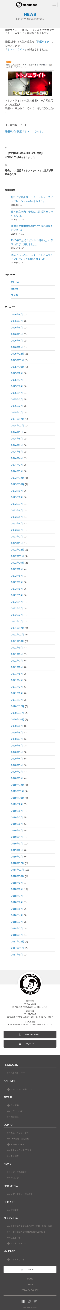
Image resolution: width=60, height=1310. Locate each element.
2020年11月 (17, 713)
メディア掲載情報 (19, 1172)
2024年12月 (17, 419)
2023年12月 (17, 478)
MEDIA (15, 282)
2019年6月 (17, 824)
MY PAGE (9, 1251)
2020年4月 (17, 758)
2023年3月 (17, 530)
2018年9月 (17, 883)
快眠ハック (43, 41)
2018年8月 (17, 889)
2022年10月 (17, 562)
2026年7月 (17, 321)
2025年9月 (17, 373)
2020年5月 (17, 752)
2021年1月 (17, 700)
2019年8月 (17, 811)
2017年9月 (17, 954)
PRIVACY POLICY (30, 1290)
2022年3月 (17, 608)
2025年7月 (17, 380)
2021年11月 (17, 634)
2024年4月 (17, 458)
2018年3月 (17, 922)
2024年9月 (17, 432)
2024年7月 (17, 445)
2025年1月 (17, 412)
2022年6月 (17, 589)
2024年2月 (17, 465)
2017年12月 (17, 941)
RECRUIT (9, 1202)
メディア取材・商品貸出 (22, 1194)
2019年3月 (17, 843)
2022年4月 (17, 602)
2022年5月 (17, 595)
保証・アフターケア (20, 1133)
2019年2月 (17, 850)
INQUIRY (30, 1044)
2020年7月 (17, 739)
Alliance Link (11, 1218)
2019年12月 (17, 785)
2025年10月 (17, 367)
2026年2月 (17, 347)
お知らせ (15, 1178)
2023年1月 (17, 543)
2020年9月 (17, 726)
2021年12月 (17, 628)
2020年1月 (17, 778)
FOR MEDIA (11, 1186)
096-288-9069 (32, 1035)
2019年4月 (17, 837)
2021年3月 (17, 687)
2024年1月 (17, 471)
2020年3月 (17, 765)
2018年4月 (17, 915)
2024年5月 (17, 451)
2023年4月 (17, 523)
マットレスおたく (19, 1243)
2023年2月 (17, 536)
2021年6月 (17, 667)
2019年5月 (17, 830)
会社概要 (15, 1105)
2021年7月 (17, 660)
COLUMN (9, 1081)
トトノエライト (16, 49)
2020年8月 (17, 732)
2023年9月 (17, 491)
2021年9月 (17, 647)
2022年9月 (17, 569)
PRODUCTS (11, 1064)
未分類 (14, 295)
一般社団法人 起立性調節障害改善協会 (28, 1232)
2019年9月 (17, 804)
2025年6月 (17, 386)
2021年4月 (17, 680)
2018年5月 (17, 909)
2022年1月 (17, 621)
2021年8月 (17, 654)
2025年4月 (17, 393)
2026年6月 (17, 327)
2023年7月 (17, 504)
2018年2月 (17, 928)
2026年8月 (17, 314)
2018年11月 (17, 869)
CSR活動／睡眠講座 (20, 1138)
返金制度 (15, 1156)
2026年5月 (17, 334)
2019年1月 (17, 856)
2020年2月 (17, 771)
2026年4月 (17, 340)
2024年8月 (17, 438)
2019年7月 (17, 817)
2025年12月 (17, 353)
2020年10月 (17, 719)
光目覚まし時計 (18, 1073)
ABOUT (8, 1097)
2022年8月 (17, 576)
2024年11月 (17, 425)
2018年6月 (17, 902)
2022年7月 (17, 582)
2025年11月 (17, 360)
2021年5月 (17, 674)
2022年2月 (17, 615)
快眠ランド (16, 1238)
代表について (17, 1111)
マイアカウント (18, 1259)
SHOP (31, 1269)
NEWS (15, 288)
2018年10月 (17, 876)
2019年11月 (17, 791)
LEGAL (30, 1284)
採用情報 (15, 1210)
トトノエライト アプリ (21, 1150)
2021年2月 (17, 693)
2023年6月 (17, 510)
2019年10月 (17, 798)
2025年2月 (17, 406)
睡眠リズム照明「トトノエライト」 (24, 131)
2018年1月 (17, 935)
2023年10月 (17, 484)
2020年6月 (17, 745)
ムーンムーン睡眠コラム (22, 1089)
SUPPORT (10, 1124)
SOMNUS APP (17, 1144)
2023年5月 (17, 517)
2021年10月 (17, 641)
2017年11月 (17, 948)
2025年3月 (17, 399)
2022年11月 (17, 556)
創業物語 (15, 1117)
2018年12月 (17, 863)
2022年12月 (17, 549)
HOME (30, 1279)
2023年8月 (17, 497)
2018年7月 (17, 896)
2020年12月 (17, 706)
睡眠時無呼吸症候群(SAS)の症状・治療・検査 (31, 1226)
